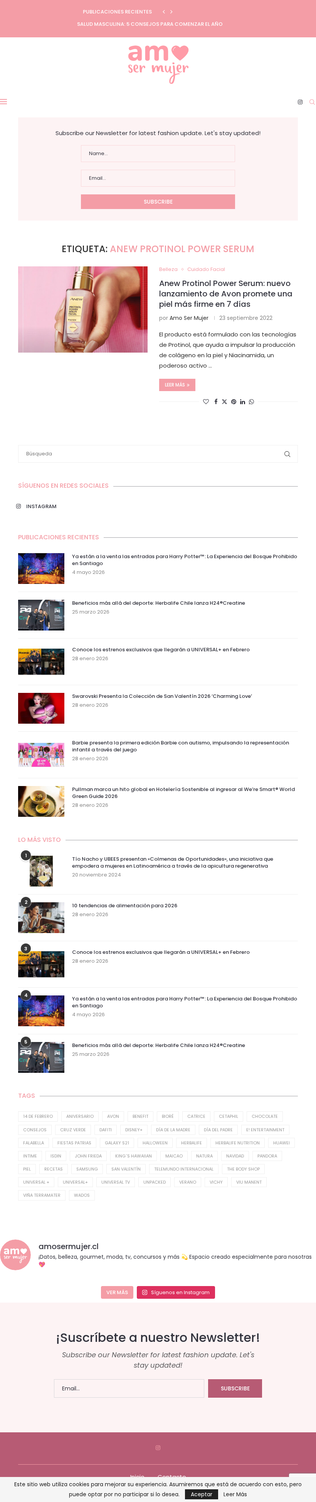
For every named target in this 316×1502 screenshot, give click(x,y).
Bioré (168, 1116)
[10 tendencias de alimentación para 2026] (41, 917)
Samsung (87, 1169)
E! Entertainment (265, 1130)
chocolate (265, 1116)
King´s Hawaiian (133, 1156)
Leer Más (235, 1494)
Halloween (155, 1143)
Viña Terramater (42, 1195)
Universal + (36, 1182)
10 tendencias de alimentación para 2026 (124, 905)
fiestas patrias (74, 1143)
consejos (35, 1130)
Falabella (33, 1143)
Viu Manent (249, 1182)
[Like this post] (206, 401)
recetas (53, 1169)
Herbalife (191, 1143)
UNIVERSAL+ (75, 1182)
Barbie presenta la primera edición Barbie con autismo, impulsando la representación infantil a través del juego (180, 746)
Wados (82, 1195)
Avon (113, 1116)
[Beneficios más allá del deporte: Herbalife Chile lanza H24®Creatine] (41, 615)
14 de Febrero (38, 1116)
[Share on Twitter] (224, 401)
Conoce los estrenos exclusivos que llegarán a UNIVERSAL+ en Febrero (161, 649)
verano (187, 1182)
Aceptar (201, 1494)
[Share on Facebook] (216, 401)
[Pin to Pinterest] (233, 401)
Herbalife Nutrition (237, 1143)
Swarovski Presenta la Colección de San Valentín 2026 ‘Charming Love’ (162, 696)
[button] (164, 12)
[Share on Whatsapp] (251, 401)
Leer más (175, 384)
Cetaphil (228, 1116)
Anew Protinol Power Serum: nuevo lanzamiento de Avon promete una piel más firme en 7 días (225, 293)
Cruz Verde (73, 1130)
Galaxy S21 (117, 1143)
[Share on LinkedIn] (242, 401)
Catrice (196, 1116)
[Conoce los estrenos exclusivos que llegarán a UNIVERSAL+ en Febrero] (41, 661)
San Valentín (126, 1169)
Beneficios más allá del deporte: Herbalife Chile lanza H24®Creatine (158, 603)
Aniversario (80, 1116)
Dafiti (105, 1130)
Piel (27, 1169)
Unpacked (154, 1182)
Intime (30, 1156)
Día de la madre (173, 1130)
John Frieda (88, 1156)
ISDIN (55, 1156)
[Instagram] (300, 102)
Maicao (174, 1156)
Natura (204, 1156)
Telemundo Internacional (183, 1169)
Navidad (235, 1156)
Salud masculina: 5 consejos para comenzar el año (150, 24)
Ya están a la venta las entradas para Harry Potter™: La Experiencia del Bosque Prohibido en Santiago (184, 560)
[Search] (312, 102)
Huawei (281, 1143)
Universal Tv (115, 1182)
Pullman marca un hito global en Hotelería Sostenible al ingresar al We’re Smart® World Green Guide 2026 (183, 793)
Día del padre (218, 1130)
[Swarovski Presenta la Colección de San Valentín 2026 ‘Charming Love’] (41, 708)
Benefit (140, 1116)
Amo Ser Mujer (189, 318)
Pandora (267, 1156)
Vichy (216, 1182)
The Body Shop (243, 1169)
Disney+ (134, 1130)
